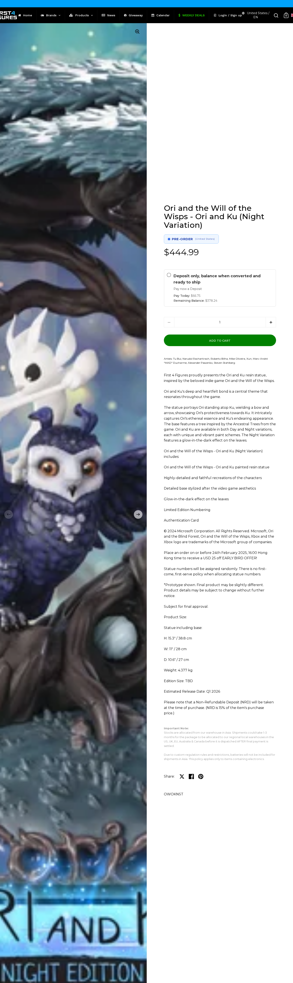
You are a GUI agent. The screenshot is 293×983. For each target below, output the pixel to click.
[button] (8, 514)
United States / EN (258, 15)
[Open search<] (276, 15)
